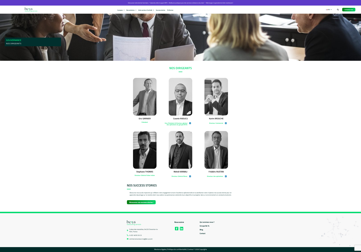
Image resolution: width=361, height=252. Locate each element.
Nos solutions (130, 10)
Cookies (191, 249)
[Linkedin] (190, 123)
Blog (201, 229)
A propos (120, 10)
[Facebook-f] (176, 228)
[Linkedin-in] (181, 228)
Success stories (160, 10)
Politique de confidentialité (176, 249)
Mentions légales (160, 249)
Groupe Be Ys (204, 226)
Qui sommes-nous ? (207, 222)
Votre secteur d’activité (145, 10)
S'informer (170, 10)
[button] (337, 9)
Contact (202, 233)
